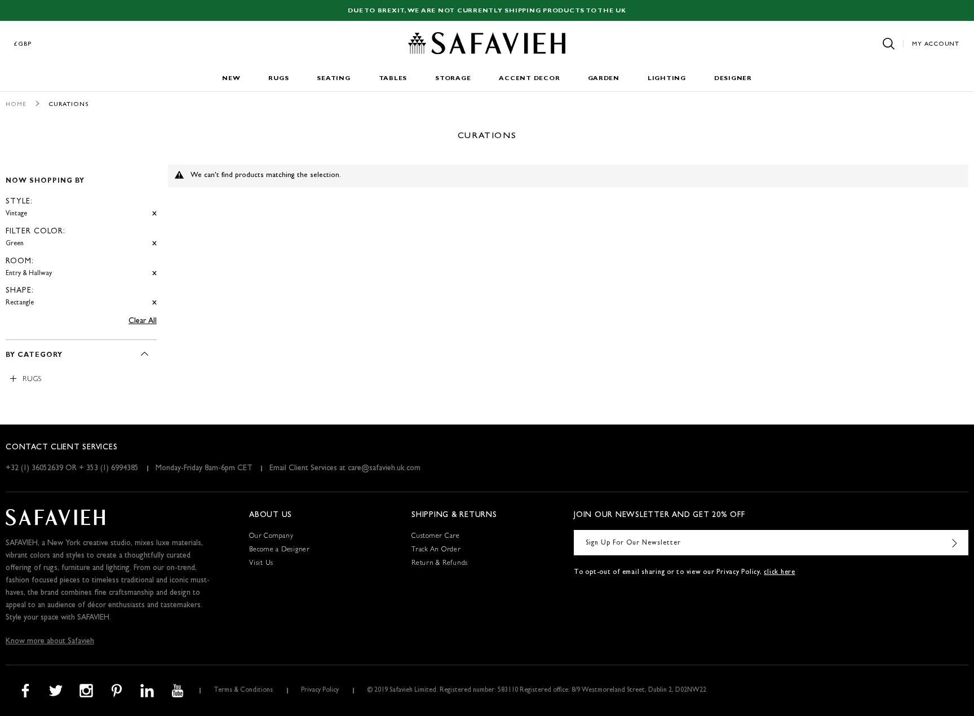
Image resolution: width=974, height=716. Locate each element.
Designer (733, 79)
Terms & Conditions (243, 690)
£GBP (23, 44)
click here (779, 572)
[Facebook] (25, 690)
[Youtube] (177, 690)
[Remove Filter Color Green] (154, 243)
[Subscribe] (954, 542)
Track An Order (436, 550)
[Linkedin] (147, 690)
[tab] (81, 237)
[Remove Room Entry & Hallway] (154, 273)
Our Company (271, 536)
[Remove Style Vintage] (154, 213)
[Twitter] (56, 690)
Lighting (667, 79)
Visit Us (261, 563)
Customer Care (435, 536)
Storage (453, 79)
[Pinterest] (117, 690)
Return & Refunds (439, 563)
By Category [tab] (34, 355)
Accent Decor (529, 79)
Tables (393, 79)
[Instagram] (86, 690)
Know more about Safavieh (50, 642)
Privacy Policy (320, 690)
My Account (935, 44)
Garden (603, 79)
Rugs (278, 79)
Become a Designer (279, 550)
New (231, 79)
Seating (333, 79)
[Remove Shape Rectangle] (154, 303)
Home (16, 104)
